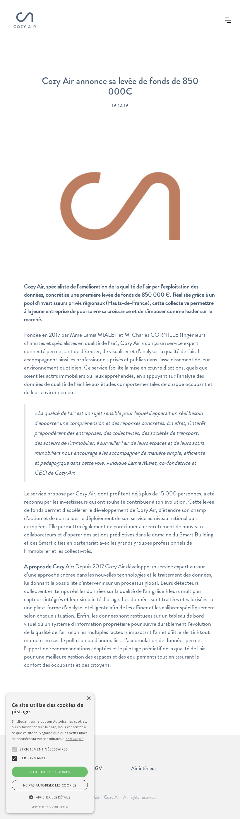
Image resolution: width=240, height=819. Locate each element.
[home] (24, 20)
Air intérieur (143, 768)
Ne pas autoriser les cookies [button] (49, 785)
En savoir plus (74, 738)
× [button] (88, 698)
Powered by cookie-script (50, 807)
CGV (96, 768)
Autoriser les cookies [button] (50, 772)
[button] (228, 20)
